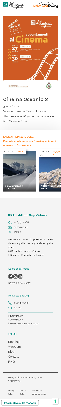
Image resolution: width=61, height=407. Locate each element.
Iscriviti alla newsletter (19, 283)
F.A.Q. (11, 361)
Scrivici (17, 307)
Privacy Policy (15, 316)
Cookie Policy (15, 319)
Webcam (14, 346)
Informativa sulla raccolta (20, 403)
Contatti (13, 356)
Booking (14, 341)
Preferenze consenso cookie (23, 323)
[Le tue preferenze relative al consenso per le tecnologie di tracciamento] (55, 401)
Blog (11, 351)
